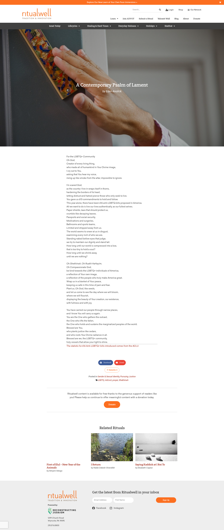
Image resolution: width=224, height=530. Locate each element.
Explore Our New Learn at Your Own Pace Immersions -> (112, 2)
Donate (196, 18)
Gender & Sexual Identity (108, 376)
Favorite (112, 370)
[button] (105, 362)
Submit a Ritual (146, 18)
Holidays (150, 26)
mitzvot (108, 380)
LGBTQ (101, 380)
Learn (113, 18)
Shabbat (168, 26)
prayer (115, 380)
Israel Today (55, 26)
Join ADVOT (128, 18)
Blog (176, 18)
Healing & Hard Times (97, 26)
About (186, 18)
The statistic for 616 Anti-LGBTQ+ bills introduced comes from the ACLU (102, 346)
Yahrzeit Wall (164, 18)
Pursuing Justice (128, 376)
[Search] (160, 9)
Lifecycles (72, 26)
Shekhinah (123, 380)
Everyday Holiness (127, 26)
